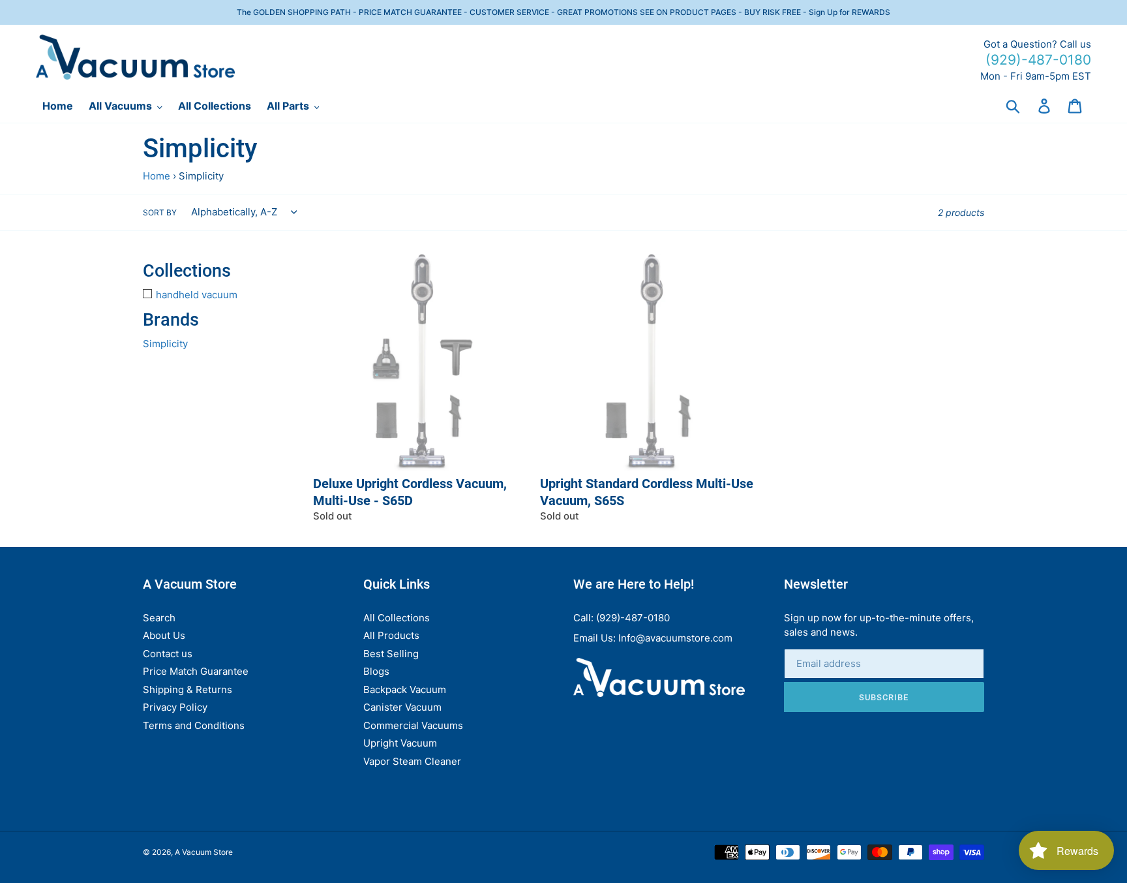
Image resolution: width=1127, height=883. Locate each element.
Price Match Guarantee (195, 671)
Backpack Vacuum (404, 689)
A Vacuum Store (204, 852)
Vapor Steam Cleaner (412, 761)
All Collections (396, 618)
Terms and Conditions (194, 725)
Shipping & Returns (187, 689)
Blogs (376, 671)
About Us (164, 635)
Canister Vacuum (402, 707)
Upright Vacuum (400, 743)
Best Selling (391, 653)
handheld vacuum (196, 294)
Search (159, 618)
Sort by (160, 212)
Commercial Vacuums (413, 725)
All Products (391, 635)
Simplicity (165, 343)
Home (156, 176)
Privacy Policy (175, 707)
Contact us (167, 653)
